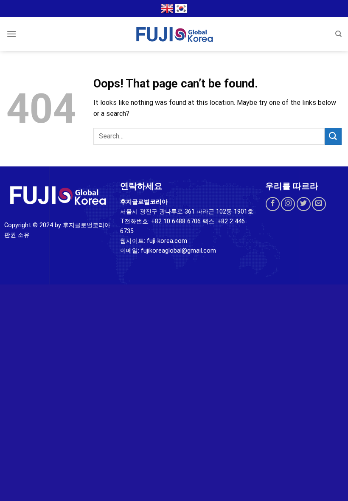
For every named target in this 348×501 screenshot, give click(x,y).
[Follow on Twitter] (304, 204)
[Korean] (181, 8)
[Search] (338, 34)
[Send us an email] (319, 204)
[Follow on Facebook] (273, 204)
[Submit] (333, 136)
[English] (167, 8)
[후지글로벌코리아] (174, 34)
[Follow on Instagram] (288, 204)
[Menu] (11, 33)
